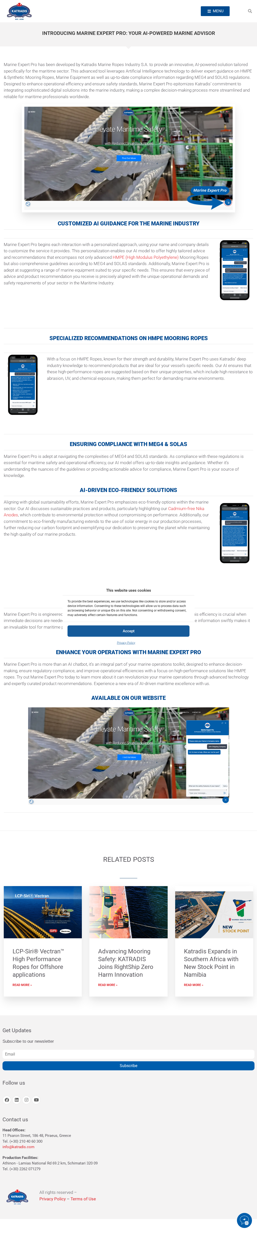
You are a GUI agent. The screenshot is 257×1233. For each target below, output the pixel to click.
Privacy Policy (126, 642)
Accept (129, 631)
